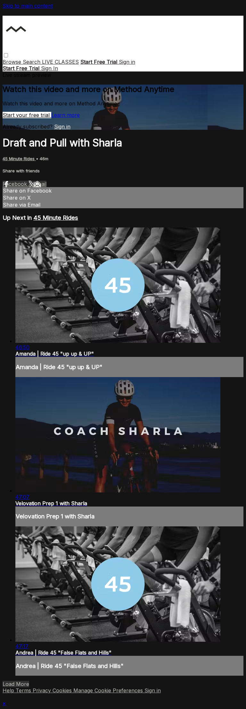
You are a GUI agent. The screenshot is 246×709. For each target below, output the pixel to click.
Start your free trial (27, 115)
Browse (13, 62)
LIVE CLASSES (60, 62)
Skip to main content (28, 6)
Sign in (127, 62)
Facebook (16, 184)
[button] (6, 55)
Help (9, 690)
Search (32, 62)
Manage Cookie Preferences (108, 690)
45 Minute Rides (19, 158)
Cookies (63, 690)
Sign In (49, 68)
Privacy (43, 690)
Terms (24, 690)
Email (40, 184)
